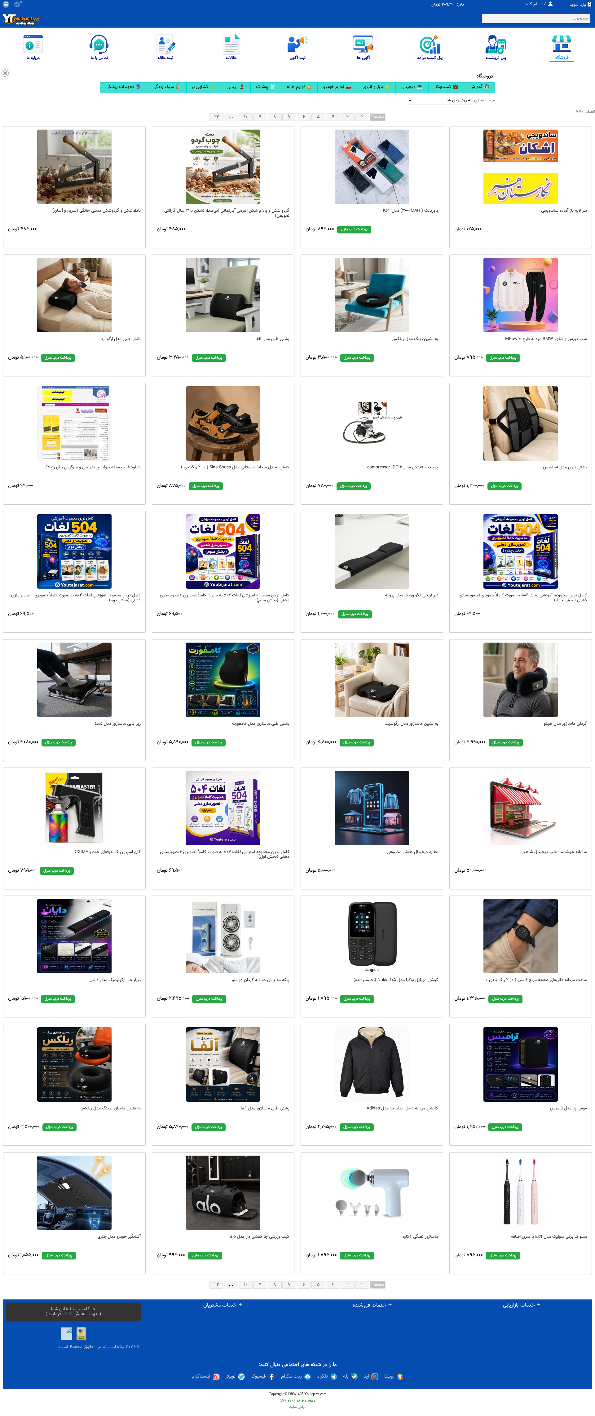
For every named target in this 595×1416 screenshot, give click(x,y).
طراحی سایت (297, 1407)
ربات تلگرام (291, 1376)
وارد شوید (578, 5)
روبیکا (389, 1376)
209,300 (449, 5)
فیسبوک (258, 1376)
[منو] (5, 4)
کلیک (67, 1314)
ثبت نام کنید (536, 4)
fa (21, 2)
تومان (435, 5)
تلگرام (322, 1376)
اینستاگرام (201, 1376)
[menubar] (297, 87)
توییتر (231, 1376)
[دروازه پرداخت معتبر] (81, 1333)
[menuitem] (123, 87)
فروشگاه (485, 76)
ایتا (366, 1376)
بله (345, 1376)
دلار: (460, 5)
